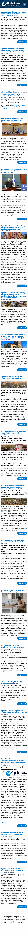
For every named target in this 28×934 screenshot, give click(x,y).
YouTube (21, 922)
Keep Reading (22, 41)
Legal (14, 921)
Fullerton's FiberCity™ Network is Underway (11, 683)
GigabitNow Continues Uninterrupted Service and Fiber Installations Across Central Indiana (13, 13)
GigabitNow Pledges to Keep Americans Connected (10, 646)
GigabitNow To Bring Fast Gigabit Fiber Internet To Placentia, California (14, 432)
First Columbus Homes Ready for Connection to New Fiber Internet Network (12, 120)
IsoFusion (17, 917)
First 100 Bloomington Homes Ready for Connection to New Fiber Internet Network (14, 171)
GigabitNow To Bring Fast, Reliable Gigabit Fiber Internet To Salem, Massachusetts (12, 487)
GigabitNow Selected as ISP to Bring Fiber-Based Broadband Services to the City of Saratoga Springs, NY (13, 227)
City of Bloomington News (18, 105)
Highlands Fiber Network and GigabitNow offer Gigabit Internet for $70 (13, 870)
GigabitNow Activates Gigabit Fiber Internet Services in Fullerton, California (14, 541)
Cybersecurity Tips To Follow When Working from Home (12, 591)
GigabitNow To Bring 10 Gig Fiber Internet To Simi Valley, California (12, 377)
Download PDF (4, 822)
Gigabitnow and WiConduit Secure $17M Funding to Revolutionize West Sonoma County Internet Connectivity (13, 50)
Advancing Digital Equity (9, 92)
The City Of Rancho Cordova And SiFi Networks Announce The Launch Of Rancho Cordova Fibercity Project (13, 336)
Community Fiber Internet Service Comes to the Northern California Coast (12, 834)
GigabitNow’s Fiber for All (7, 94)
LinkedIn (14, 922)
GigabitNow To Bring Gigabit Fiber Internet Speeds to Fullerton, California (14, 711)
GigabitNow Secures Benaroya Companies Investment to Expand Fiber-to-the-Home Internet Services (13, 760)
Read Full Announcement (7, 819)
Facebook (7, 922)
